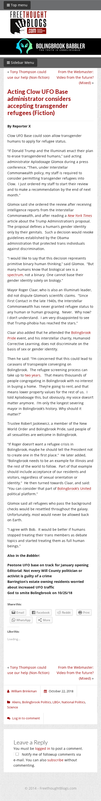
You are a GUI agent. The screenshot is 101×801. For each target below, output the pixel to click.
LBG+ (56, 702)
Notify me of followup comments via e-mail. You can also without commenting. (47, 760)
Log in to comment (26, 718)
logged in (42, 748)
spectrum (15, 274)
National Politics (73, 702)
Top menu (18, 5)
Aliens (16, 702)
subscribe (55, 760)
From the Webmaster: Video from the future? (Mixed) (75, 77)
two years (32, 375)
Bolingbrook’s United (74, 488)
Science (12, 707)
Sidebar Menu (22, 62)
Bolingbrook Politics (36, 702)
